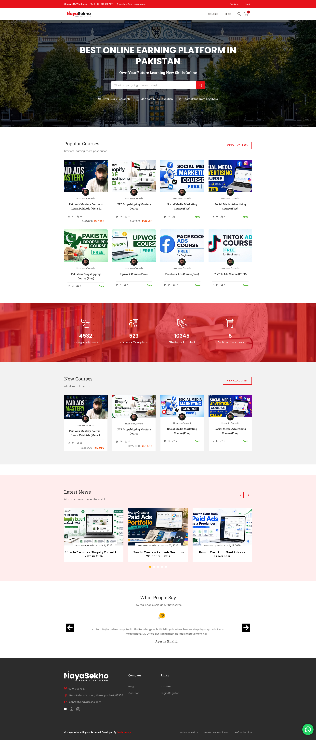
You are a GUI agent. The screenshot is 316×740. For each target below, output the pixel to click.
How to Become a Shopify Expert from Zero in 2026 (93, 554)
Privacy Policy (189, 732)
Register (234, 4)
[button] (150, 567)
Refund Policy (243, 732)
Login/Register (170, 693)
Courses (213, 14)
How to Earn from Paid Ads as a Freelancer (222, 554)
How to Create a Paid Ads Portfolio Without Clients (158, 554)
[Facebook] (71, 709)
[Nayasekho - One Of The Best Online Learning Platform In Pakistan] (79, 14)
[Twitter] (65, 709)
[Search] (200, 85)
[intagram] (78, 709)
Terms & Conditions (216, 732)
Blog (228, 14)
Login (248, 4)
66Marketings (124, 732)
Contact (133, 693)
